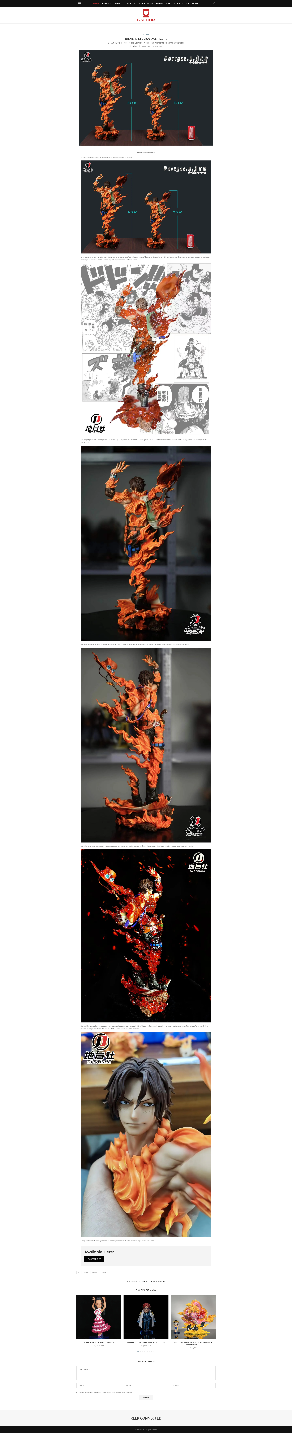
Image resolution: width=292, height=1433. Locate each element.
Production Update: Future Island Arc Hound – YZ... (146, 1342)
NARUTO (118, 3)
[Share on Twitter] (149, 1281)
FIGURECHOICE (94, 1259)
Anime (86, 1272)
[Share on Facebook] (146, 1281)
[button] (79, 1323)
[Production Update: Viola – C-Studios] (98, 1317)
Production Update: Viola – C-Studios (99, 1342)
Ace (79, 1272)
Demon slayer (163, 3)
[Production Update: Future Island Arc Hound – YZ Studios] (146, 1317)
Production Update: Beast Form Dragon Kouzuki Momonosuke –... (193, 1343)
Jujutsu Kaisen (145, 3)
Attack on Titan (181, 3)
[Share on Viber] (161, 1281)
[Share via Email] (163, 1281)
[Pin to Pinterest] (151, 1281)
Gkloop (135, 46)
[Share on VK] (154, 1281)
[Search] (214, 3)
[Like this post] (144, 1281)
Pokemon (106, 3)
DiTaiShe (94, 1272)
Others (195, 3)
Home (96, 3)
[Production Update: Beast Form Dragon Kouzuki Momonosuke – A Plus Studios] (193, 1317)
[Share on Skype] (158, 1281)
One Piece (130, 3)
